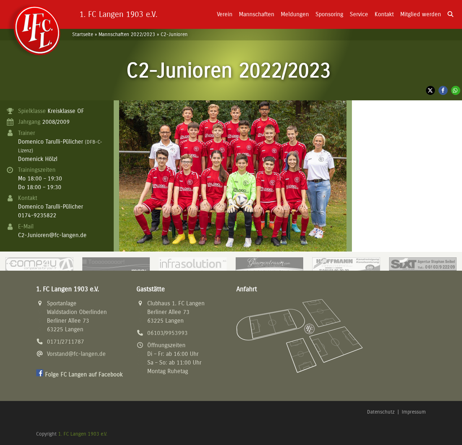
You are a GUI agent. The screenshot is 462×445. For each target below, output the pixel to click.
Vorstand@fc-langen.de (76, 353)
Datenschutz (381, 412)
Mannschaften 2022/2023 (127, 34)
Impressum (414, 412)
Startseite (82, 34)
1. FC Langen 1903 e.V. (82, 434)
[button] (450, 14)
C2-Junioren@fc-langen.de (52, 235)
